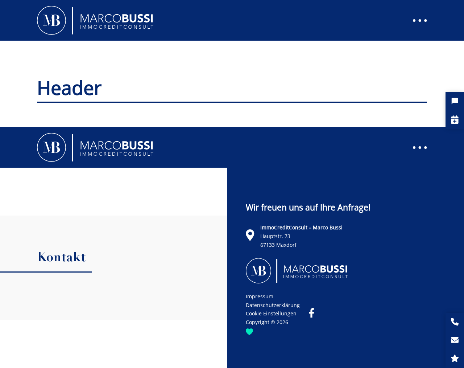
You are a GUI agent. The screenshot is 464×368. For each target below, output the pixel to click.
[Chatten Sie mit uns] (455, 101)
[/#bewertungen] (455, 358)
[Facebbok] (311, 313)
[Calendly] (455, 119)
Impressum (259, 296)
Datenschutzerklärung (273, 305)
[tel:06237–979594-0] (455, 322)
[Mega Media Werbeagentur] (249, 331)
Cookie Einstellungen (271, 313)
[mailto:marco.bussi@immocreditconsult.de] (455, 340)
